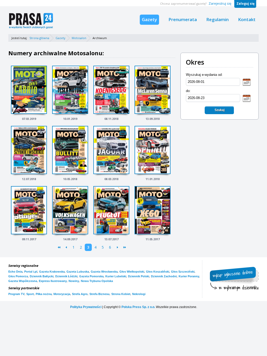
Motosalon (79, 38)
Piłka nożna (44, 294)
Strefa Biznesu (99, 294)
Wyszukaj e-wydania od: (204, 75)
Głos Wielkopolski (131, 271)
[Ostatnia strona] (124, 247)
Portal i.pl (30, 271)
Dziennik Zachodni (164, 276)
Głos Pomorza (18, 276)
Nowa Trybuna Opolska (97, 281)
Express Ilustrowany (53, 281)
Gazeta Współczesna (22, 281)
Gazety (149, 19)
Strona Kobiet (120, 294)
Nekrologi (138, 294)
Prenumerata (182, 19)
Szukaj (219, 110)
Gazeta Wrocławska (104, 271)
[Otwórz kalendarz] (247, 82)
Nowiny (74, 281)
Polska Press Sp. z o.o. (138, 307)
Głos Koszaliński (157, 271)
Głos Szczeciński (183, 271)
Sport (30, 294)
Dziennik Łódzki (66, 276)
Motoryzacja (61, 294)
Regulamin (217, 19)
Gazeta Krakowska (52, 271)
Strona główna (39, 38)
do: (188, 91)
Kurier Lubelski (115, 276)
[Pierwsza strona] (59, 247)
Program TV (16, 294)
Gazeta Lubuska (77, 271)
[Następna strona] (117, 247)
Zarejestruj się (220, 3)
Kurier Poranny (189, 276)
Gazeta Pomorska (91, 276)
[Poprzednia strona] (66, 247)
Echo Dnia (15, 271)
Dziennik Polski (138, 276)
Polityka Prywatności (85, 307)
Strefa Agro (80, 294)
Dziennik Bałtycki (41, 276)
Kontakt (247, 19)
